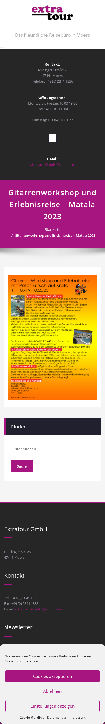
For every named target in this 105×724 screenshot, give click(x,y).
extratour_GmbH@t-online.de (52, 164)
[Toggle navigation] (2, 47)
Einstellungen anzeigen (53, 706)
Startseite (52, 229)
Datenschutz (56, 717)
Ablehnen (52, 691)
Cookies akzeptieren (52, 676)
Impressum (77, 717)
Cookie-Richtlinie (32, 717)
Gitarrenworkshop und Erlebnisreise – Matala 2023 (55, 235)
